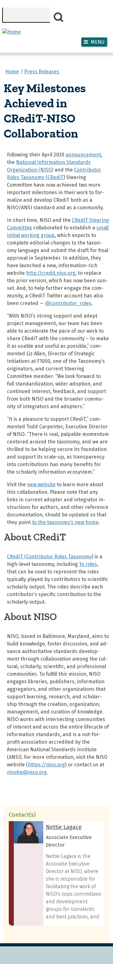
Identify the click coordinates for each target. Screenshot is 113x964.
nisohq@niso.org (27, 772)
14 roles (88, 564)
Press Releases (41, 72)
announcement (83, 155)
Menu (98, 42)
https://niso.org (46, 765)
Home (12, 72)
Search (59, 17)
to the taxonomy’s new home (65, 522)
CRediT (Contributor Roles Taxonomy (49, 557)
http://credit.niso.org (50, 273)
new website (41, 485)
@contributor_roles (68, 303)
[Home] (11, 32)
